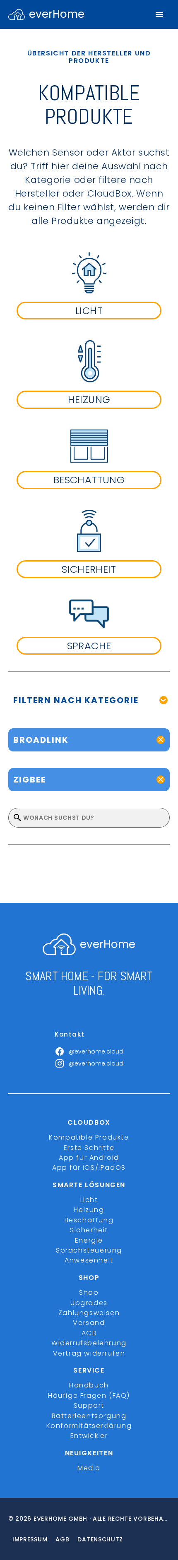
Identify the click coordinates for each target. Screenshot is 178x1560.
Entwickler (89, 1435)
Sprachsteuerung (89, 1250)
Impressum (29, 1539)
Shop (89, 1292)
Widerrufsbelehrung (89, 1343)
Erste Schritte (89, 1147)
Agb (62, 1539)
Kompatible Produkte (89, 1137)
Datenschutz (100, 1539)
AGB (89, 1333)
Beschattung (89, 1220)
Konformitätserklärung (89, 1425)
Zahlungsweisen (89, 1313)
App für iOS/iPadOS (89, 1167)
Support (89, 1405)
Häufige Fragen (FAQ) (89, 1395)
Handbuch (89, 1385)
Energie (89, 1240)
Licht (89, 1200)
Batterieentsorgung (89, 1416)
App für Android (89, 1157)
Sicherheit (89, 1230)
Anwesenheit (89, 1260)
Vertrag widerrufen (89, 1353)
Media (89, 1468)
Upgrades (89, 1303)
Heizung (89, 1209)
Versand (89, 1322)
